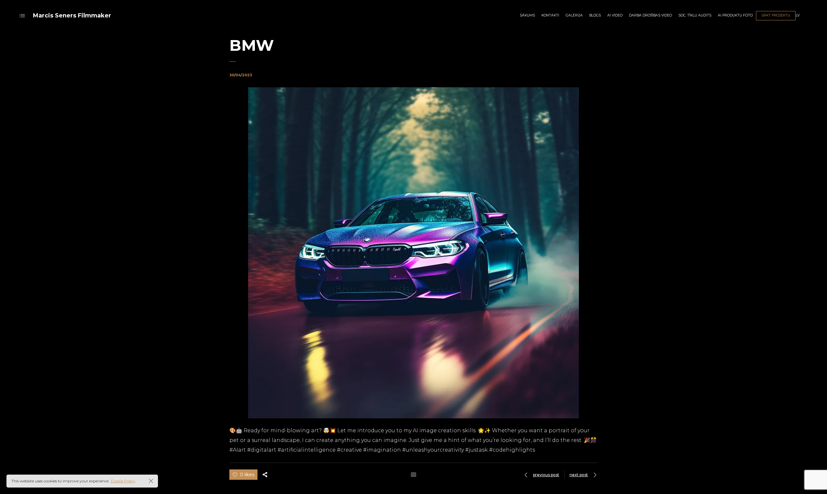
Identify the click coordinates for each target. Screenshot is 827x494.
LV (798, 15)
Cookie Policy (122, 480)
